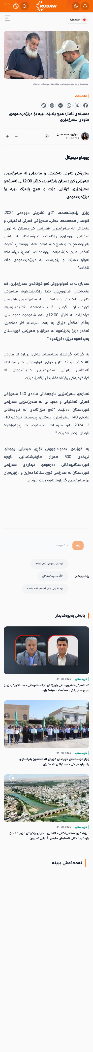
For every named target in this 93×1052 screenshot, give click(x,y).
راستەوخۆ (75, 20)
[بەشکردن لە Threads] (52, 105)
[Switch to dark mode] (76, 6)
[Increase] (7, 136)
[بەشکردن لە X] (77, 105)
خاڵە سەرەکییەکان (52, 576)
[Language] (16, 6)
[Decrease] (16, 136)
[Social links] (7, 6)
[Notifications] (85, 6)
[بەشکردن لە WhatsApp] (69, 105)
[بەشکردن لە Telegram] (60, 105)
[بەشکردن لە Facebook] (85, 105)
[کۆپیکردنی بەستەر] (43, 105)
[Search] (24, 6)
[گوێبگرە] (46, 136)
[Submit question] (78, 545)
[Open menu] (7, 18)
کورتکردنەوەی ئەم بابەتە (49, 563)
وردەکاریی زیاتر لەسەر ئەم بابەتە (45, 588)
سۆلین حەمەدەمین (68, 134)
